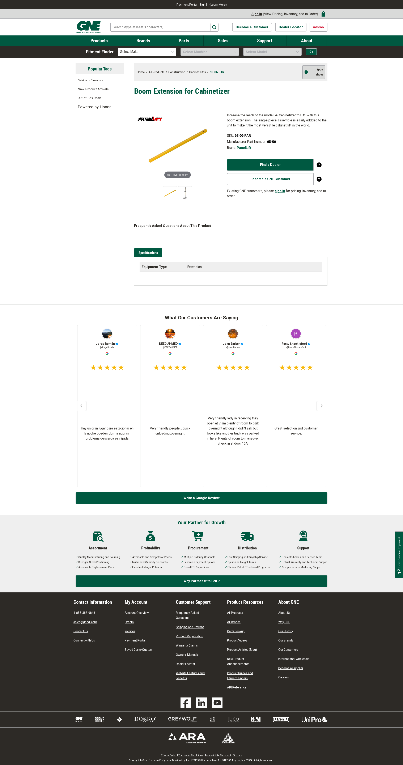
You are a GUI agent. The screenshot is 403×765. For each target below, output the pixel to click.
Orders (129, 622)
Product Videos (237, 640)
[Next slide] (321, 406)
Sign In (204, 4)
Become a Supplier (290, 668)
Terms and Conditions (190, 755)
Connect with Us (84, 640)
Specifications (148, 252)
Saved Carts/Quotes (138, 649)
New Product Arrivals (93, 89)
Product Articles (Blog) (242, 649)
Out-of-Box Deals (89, 98)
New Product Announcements (238, 661)
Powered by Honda (94, 106)
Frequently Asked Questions (187, 615)
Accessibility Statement (218, 755)
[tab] (149, 252)
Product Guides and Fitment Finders (240, 675)
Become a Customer (252, 27)
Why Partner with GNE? (201, 581)
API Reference (236, 687)
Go (311, 51)
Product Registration (189, 636)
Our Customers (288, 649)
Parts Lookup (236, 631)
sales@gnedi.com (85, 622)
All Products (235, 612)
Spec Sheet (319, 72)
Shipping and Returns (190, 627)
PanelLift (244, 148)
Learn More (218, 4)
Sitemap (237, 755)
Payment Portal (135, 640)
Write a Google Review (201, 498)
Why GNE (284, 622)
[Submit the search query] (214, 27)
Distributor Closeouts (90, 80)
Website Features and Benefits (190, 675)
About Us (284, 612)
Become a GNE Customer (270, 179)
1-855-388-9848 (84, 612)
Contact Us (80, 631)
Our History (285, 631)
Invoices (130, 631)
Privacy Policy (169, 755)
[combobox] (147, 52)
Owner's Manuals (187, 654)
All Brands (234, 622)
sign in (280, 191)
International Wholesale (293, 659)
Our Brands (285, 640)
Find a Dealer (270, 165)
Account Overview (137, 612)
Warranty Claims (187, 645)
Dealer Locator (291, 27)
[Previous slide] (81, 406)
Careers (283, 677)
